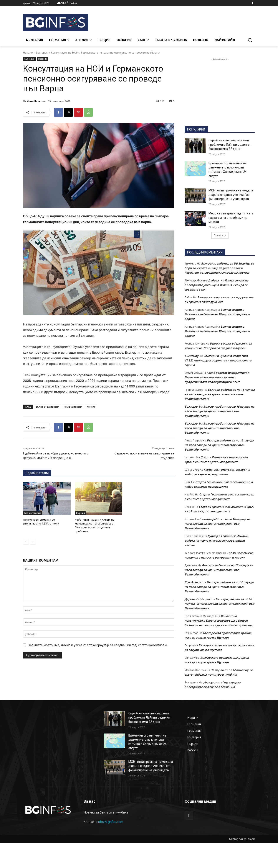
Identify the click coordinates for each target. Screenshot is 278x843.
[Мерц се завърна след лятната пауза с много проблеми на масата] (195, 218)
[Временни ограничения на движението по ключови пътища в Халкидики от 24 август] (195, 168)
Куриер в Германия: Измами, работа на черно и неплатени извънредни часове (217, 540)
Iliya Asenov (193, 582)
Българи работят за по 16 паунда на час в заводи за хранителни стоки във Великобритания (220, 394)
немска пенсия (73, 406)
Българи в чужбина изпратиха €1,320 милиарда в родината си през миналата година (218, 360)
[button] (250, 40)
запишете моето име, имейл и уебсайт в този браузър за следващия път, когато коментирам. (98, 645)
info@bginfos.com (110, 822)
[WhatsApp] (88, 112)
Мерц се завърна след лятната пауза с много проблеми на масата (230, 218)
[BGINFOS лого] (58, 22)
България (42, 52)
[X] (68, 112)
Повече (218, 235)
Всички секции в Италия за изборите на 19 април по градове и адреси (217, 314)
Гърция (80, 513)
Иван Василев (36, 101)
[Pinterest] (78, 112)
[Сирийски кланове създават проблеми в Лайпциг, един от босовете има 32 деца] (195, 145)
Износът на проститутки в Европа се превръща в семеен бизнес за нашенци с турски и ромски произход (218, 620)
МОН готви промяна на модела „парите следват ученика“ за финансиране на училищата (230, 195)
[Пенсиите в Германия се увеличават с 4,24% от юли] (47, 498)
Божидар (191, 406)
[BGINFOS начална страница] (48, 810)
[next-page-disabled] (32, 542)
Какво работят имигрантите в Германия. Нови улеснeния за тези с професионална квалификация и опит (217, 377)
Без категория (32, 513)
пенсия (91, 406)
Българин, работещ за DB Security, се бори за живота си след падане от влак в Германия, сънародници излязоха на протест (219, 267)
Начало (28, 52)
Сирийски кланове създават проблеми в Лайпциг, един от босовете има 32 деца (229, 144)
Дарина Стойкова (197, 599)
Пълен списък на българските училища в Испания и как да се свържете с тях (216, 284)
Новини (42, 58)
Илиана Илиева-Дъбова (202, 280)
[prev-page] (25, 542)
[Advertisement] (174, 22)
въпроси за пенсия (47, 406)
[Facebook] (252, 3)
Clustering (191, 356)
